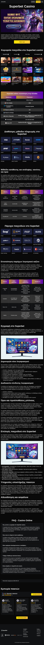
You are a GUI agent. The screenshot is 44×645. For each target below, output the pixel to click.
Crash (26, 54)
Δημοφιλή (5, 54)
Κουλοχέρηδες (37, 54)
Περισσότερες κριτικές (22, 617)
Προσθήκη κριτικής (36, 594)
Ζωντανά (16, 54)
